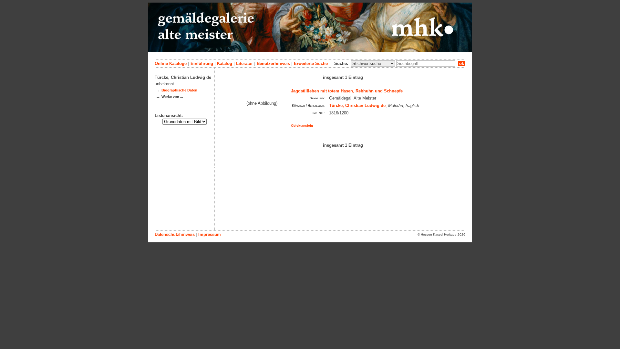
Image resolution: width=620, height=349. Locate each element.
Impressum (209, 234)
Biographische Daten (179, 90)
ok (461, 63)
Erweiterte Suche (311, 63)
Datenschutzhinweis (175, 234)
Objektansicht (302, 125)
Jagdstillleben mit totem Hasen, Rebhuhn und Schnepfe (347, 91)
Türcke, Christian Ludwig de (357, 105)
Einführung (202, 63)
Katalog (224, 63)
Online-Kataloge (171, 63)
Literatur (244, 63)
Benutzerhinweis (273, 63)
